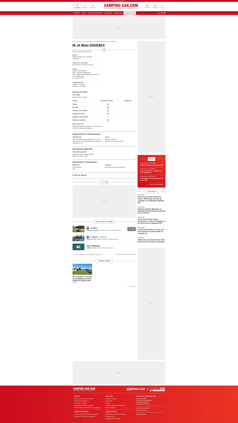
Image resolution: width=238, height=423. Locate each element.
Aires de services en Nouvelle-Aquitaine (88, 254)
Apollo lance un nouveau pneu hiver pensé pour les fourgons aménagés (151, 241)
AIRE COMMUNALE (93, 246)
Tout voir (133, 286)
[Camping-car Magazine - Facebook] (162, 13)
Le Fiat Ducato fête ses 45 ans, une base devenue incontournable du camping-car (151, 231)
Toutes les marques (111, 399)
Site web (131, 229)
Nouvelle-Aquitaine (98, 41)
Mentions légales (110, 407)
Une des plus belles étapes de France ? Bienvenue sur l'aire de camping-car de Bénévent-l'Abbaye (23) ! (151, 200)
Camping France (110, 416)
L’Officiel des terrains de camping (115, 414)
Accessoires (108, 13)
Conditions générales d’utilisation (115, 405)
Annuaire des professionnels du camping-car (87, 407)
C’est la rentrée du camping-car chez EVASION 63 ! (150, 172)
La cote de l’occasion (80, 403)
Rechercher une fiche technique (83, 405)
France (91, 41)
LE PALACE (94, 237)
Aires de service (85, 41)
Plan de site (108, 401)
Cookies (107, 403)
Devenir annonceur (141, 410)
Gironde (105, 41)
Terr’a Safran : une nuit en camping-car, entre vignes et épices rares (82, 279)
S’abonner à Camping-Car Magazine (84, 416)
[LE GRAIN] (78, 229)
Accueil (74, 41)
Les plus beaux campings (112, 418)
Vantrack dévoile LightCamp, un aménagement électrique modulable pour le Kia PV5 (151, 211)
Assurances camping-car (119, 1)
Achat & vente (118, 13)
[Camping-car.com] (121, 6)
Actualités (77, 13)
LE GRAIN (93, 228)
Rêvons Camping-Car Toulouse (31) (151, 165)
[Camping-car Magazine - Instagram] (164, 13)
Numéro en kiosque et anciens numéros (86, 414)
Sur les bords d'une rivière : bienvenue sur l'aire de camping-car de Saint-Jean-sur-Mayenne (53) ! (151, 221)
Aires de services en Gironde (126, 254)
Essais (84, 13)
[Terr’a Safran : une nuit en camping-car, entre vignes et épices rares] (82, 269)
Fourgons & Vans (130, 13)
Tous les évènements (156, 184)
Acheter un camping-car (81, 401)
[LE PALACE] (78, 237)
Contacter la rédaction (142, 408)
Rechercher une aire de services (83, 399)
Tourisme (79, 41)
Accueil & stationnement (95, 13)
